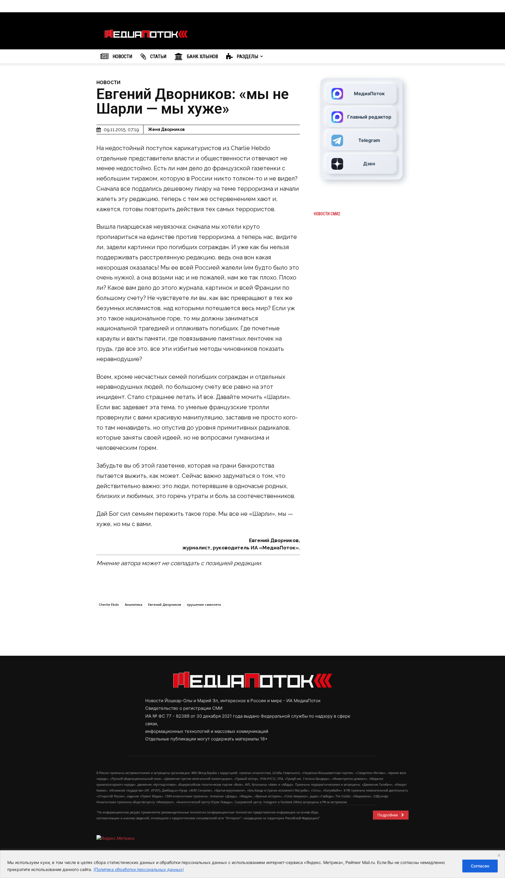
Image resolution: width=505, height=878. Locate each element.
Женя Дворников (166, 129)
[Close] (498, 855)
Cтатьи (158, 56)
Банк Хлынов (202, 56)
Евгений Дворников (164, 604)
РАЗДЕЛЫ (247, 56)
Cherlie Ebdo (109, 604)
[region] (252, 864)
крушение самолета (204, 604)
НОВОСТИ (121, 56)
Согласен (480, 865)
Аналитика (133, 604)
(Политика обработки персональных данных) (139, 869)
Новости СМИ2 (327, 213)
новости (108, 82)
